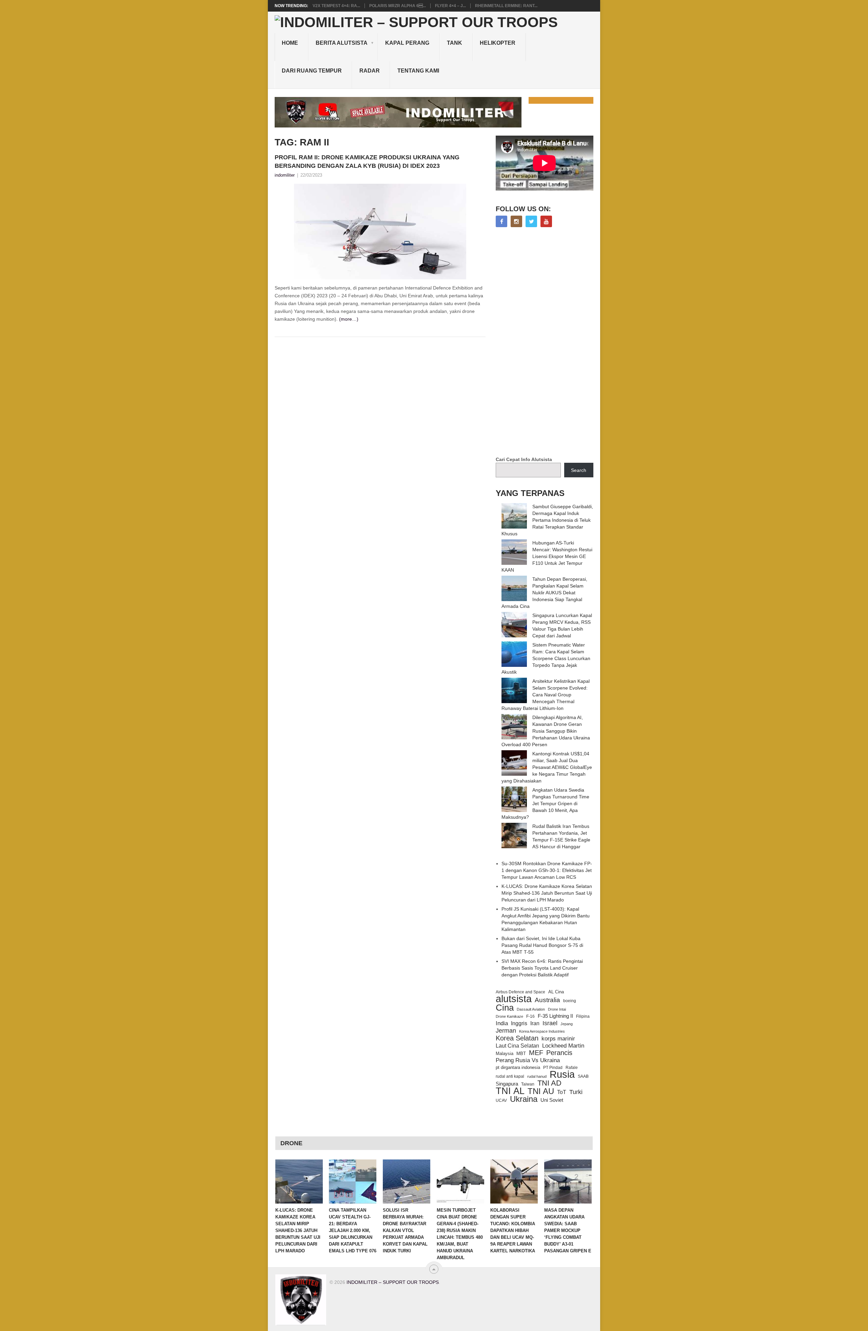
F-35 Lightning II (555, 1016)
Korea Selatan (517, 1038)
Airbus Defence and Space (520, 992)
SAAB (583, 1076)
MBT (521, 1053)
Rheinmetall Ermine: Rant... (506, 5)
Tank (454, 43)
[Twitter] (531, 221)
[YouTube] (546, 221)
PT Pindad (553, 1068)
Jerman (506, 1030)
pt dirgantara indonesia (518, 1067)
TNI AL (510, 1091)
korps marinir (558, 1038)
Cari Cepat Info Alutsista (524, 459)
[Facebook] (501, 221)
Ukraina (523, 1099)
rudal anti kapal (510, 1076)
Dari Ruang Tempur (312, 71)
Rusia (562, 1074)
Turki (576, 1092)
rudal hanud (537, 1076)
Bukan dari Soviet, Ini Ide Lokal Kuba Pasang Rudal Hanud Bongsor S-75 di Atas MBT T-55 (542, 945)
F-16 (530, 1016)
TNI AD (549, 1083)
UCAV (501, 1100)
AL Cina (556, 991)
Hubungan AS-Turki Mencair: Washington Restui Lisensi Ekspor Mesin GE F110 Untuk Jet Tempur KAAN (546, 556)
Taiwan (527, 1084)
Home (290, 43)
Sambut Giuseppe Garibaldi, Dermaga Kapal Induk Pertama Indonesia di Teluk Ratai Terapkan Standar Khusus (547, 520)
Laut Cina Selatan (517, 1046)
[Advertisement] (546, 342)
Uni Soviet (551, 1100)
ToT (561, 1092)
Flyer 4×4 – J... (450, 5)
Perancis (559, 1052)
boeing (569, 1000)
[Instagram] (516, 221)
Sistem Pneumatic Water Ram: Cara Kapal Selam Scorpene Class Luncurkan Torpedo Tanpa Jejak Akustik (545, 658)
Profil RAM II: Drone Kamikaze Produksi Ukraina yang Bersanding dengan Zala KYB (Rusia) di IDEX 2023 (367, 161)
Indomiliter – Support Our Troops (393, 1282)
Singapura (507, 1084)
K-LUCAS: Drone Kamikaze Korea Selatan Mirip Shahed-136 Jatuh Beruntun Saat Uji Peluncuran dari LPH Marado (546, 892)
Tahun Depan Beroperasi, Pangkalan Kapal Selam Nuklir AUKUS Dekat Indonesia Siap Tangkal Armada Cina (544, 592)
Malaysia (504, 1053)
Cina (505, 1007)
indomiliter (285, 175)
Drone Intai (557, 1009)
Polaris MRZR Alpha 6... (397, 5)
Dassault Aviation (531, 1009)
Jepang (566, 1024)
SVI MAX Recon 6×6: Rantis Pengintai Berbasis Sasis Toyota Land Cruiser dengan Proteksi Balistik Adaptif (542, 967)
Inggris (519, 1023)
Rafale (572, 1068)
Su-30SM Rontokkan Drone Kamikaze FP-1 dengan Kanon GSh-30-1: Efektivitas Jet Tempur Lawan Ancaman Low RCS (546, 870)
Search (578, 470)
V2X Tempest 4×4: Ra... (336, 5)
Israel (549, 1023)
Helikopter (497, 43)
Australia (547, 1000)
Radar (369, 71)
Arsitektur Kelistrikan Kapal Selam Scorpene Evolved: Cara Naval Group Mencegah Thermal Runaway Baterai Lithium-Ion (545, 694)
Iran (534, 1023)
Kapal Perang (407, 43)
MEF (536, 1052)
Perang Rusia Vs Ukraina (528, 1060)
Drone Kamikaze (509, 1016)
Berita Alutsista (342, 43)
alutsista (514, 998)
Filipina (583, 1016)
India (502, 1023)
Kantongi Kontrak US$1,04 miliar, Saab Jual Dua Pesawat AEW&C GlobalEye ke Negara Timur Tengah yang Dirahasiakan (546, 767)
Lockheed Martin (563, 1045)
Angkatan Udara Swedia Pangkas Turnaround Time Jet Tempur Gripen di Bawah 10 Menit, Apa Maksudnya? (545, 803)
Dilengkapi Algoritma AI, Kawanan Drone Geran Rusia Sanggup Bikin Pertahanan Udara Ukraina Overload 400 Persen (545, 731)
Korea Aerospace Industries (542, 1031)
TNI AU (541, 1091)
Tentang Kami (418, 71)
